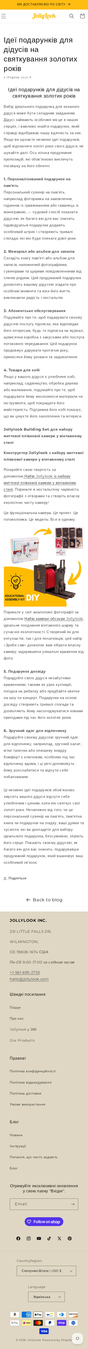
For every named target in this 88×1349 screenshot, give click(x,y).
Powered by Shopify (57, 1340)
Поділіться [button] (18, 878)
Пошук (15, 1007)
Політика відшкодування (31, 1082)
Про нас (17, 1018)
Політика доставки (25, 1093)
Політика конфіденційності (33, 1071)
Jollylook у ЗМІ (23, 1029)
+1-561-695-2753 (25, 972)
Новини (16, 1135)
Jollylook (34, 1340)
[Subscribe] (72, 1204)
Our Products (22, 1040)
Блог (14, 1168)
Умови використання (27, 1104)
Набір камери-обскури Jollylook (53, 618)
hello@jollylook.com (29, 979)
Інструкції (18, 1146)
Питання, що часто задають (34, 1157)
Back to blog (47, 900)
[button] (71, 16)
